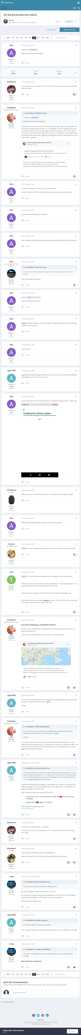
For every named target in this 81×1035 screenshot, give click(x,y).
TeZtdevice (11, 490)
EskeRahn (11, 107)
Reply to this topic (69, 30)
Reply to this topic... (20, 993)
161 (30, 38)
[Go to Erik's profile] (5, 21)
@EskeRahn (32, 50)
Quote (27, 63)
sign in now (46, 985)
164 (43, 38)
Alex (11, 45)
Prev (8, 38)
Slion (11, 261)
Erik (12, 20)
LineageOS (46, 600)
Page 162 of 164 (60, 38)
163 (38, 38)
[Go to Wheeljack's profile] (11, 858)
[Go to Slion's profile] (11, 273)
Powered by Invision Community (40, 1024)
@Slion (29, 297)
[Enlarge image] (49, 799)
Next (47, 38)
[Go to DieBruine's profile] (11, 89)
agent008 (11, 370)
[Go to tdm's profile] (11, 579)
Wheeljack (11, 848)
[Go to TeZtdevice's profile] (11, 499)
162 (34, 38)
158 (17, 38)
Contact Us (40, 1020)
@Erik (48, 702)
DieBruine (11, 82)
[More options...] (76, 45)
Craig (11, 876)
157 (13, 38)
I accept (73, 1031)
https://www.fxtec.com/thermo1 (31, 961)
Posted (27, 45)
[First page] (4, 38)
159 (21, 38)
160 (26, 38)
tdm (11, 572)
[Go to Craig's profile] (11, 884)
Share (59, 21)
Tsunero (11, 544)
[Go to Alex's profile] (11, 53)
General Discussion (30, 22)
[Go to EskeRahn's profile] (11, 117)
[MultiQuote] (22, 63)
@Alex (24, 548)
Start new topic (51, 30)
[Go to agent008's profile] (11, 378)
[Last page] (51, 38)
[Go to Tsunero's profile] (11, 553)
